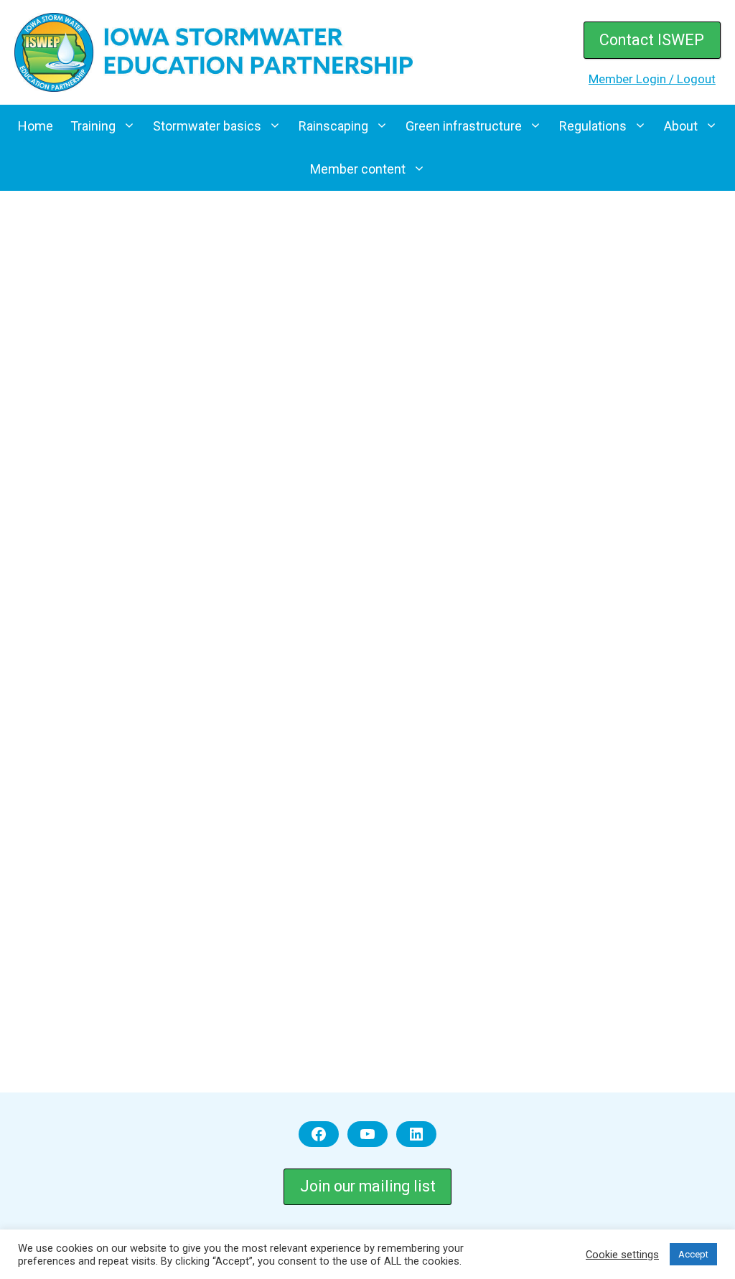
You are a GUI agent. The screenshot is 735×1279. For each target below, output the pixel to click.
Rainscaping (333, 125)
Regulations (593, 125)
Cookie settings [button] (622, 1254)
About (681, 125)
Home (35, 125)
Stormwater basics (207, 125)
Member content (358, 168)
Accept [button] (693, 1254)
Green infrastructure (464, 125)
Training (93, 125)
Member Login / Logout (652, 79)
